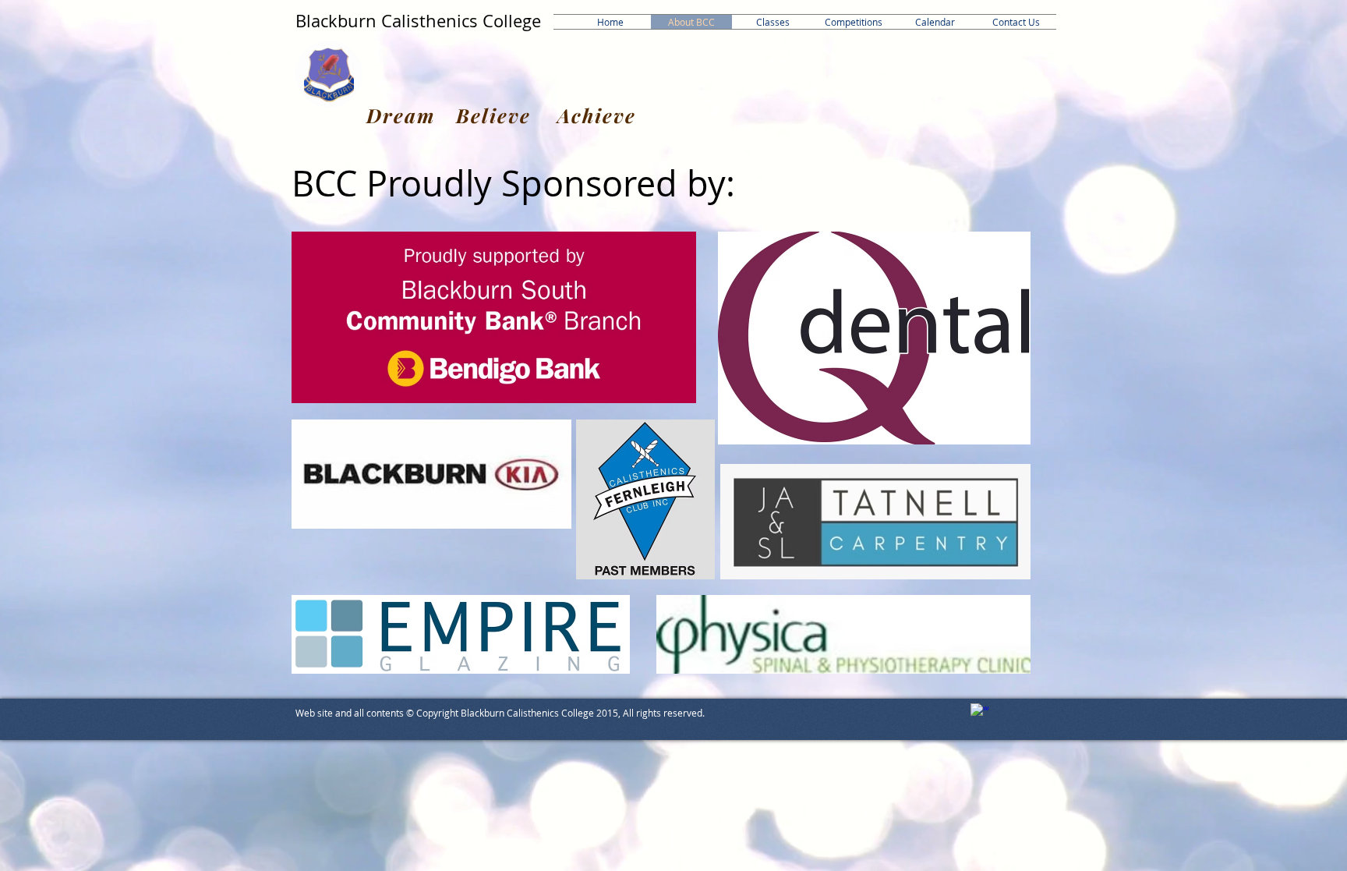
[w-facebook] (979, 712)
